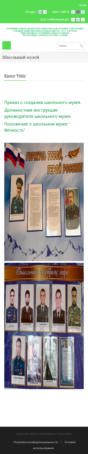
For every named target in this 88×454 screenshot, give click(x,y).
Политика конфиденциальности (36, 442)
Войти (83, 5)
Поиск (81, 46)
